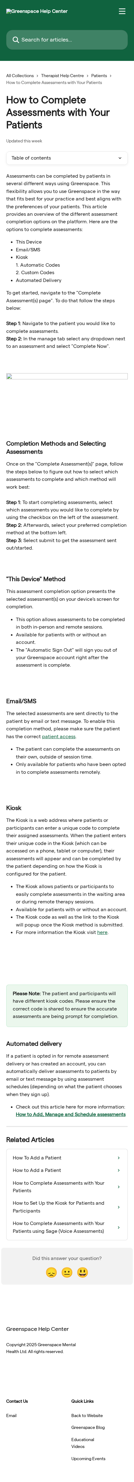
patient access (58, 736)
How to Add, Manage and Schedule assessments (71, 1114)
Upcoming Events (88, 1458)
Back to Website (87, 1415)
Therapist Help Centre (62, 75)
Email (11, 1415)
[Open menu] (122, 11)
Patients (99, 75)
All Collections (20, 75)
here (102, 932)
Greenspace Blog (88, 1427)
